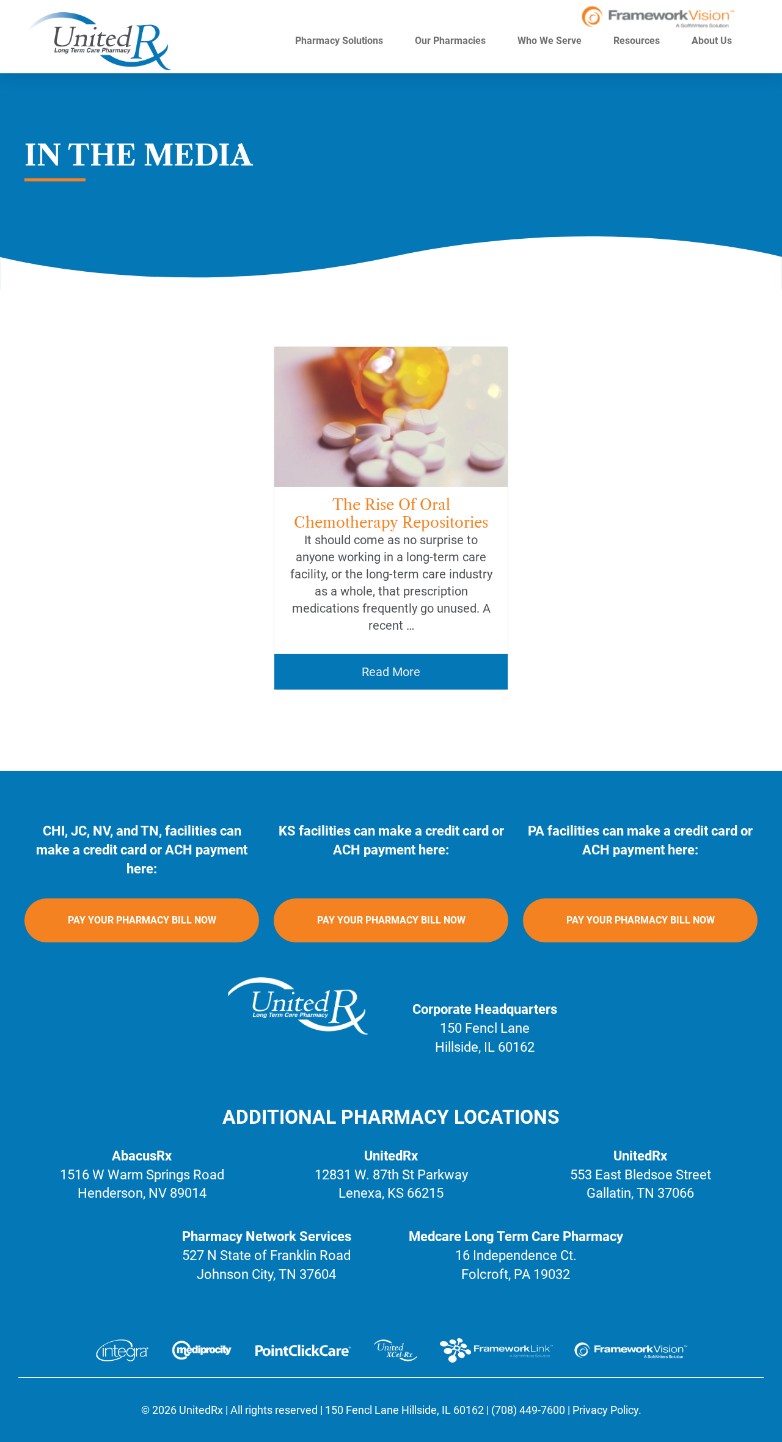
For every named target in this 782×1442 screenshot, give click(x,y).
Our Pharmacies (451, 40)
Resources (637, 40)
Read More (391, 672)
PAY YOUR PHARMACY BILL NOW (142, 920)
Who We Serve (550, 40)
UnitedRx (201, 1410)
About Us (713, 40)
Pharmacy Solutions (340, 40)
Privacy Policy (605, 1410)
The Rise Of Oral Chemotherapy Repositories (391, 513)
